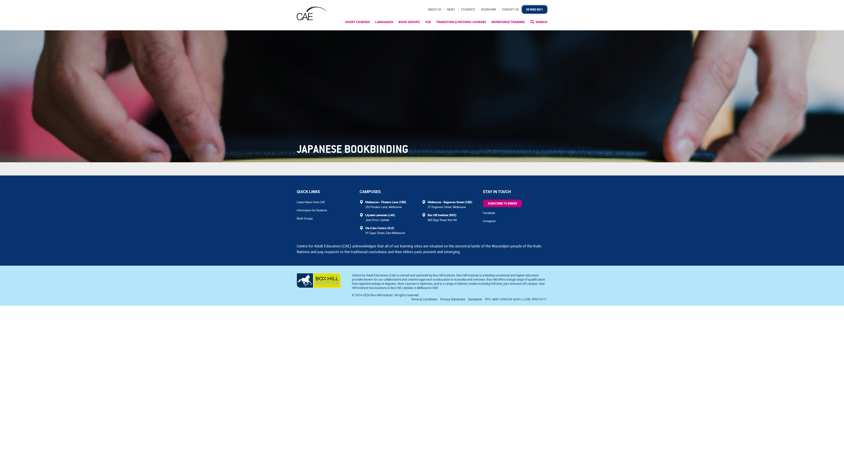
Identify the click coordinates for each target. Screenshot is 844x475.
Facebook (489, 213)
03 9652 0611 (534, 9)
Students (468, 9)
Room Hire (488, 9)
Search (541, 22)
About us (434, 9)
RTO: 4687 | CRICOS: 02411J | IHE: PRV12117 (516, 299)
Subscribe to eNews (502, 203)
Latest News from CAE (311, 202)
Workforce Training (508, 22)
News (451, 9)
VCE (428, 22)
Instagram (489, 221)
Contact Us (510, 9)
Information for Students (312, 210)
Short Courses (357, 22)
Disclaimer (475, 299)
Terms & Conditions (424, 299)
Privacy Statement (452, 299)
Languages (384, 22)
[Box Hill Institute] (319, 286)
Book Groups (409, 22)
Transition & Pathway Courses (461, 22)
